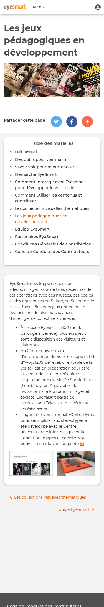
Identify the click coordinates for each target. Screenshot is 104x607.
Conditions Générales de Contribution (53, 244)
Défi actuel (26, 152)
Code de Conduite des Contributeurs (52, 251)
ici (82, 443)
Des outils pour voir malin (40, 159)
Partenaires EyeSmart (37, 236)
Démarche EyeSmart (36, 174)
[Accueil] (15, 7)
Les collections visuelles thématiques (52, 208)
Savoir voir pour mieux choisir (44, 166)
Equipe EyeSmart (32, 229)
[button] (98, 7)
